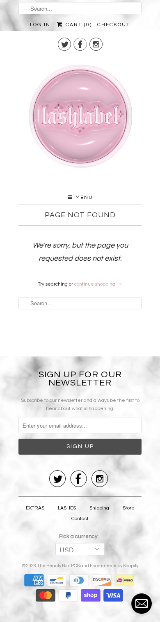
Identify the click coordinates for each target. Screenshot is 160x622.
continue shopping (95, 284)
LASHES (67, 508)
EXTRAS (35, 508)
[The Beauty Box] (80, 119)
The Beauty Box (53, 565)
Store (129, 508)
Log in (40, 24)
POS (75, 565)
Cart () (77, 24)
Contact (80, 518)
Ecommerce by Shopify (114, 565)
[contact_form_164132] (141, 603)
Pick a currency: (80, 536)
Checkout (113, 24)
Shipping (99, 508)
